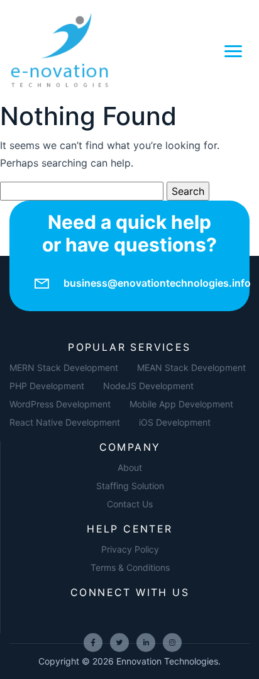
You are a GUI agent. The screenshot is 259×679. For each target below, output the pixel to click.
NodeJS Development (148, 385)
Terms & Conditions (130, 567)
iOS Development (175, 422)
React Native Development (64, 422)
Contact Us (130, 504)
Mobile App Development (181, 404)
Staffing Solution (130, 485)
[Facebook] (93, 642)
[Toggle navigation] (233, 50)
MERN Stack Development (63, 367)
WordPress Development (60, 404)
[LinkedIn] (145, 642)
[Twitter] (119, 642)
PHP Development (46, 385)
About (130, 467)
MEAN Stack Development (191, 367)
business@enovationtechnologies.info (157, 283)
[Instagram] (172, 642)
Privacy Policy (130, 549)
